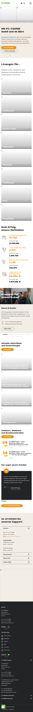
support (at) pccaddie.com (13, 536)
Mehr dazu (7, 328)
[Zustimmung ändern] (3, 707)
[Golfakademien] (16, 104)
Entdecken (7, 349)
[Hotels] (16, 194)
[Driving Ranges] (16, 212)
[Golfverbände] (16, 140)
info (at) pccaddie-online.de (10, 692)
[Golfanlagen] (16, 158)
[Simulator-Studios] (16, 122)
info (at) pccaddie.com (9, 622)
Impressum (5, 709)
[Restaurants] (16, 86)
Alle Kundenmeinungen (12, 506)
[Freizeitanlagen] (16, 176)
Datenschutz (11, 709)
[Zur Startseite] (5, 3)
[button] (5, 334)
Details (11, 447)
